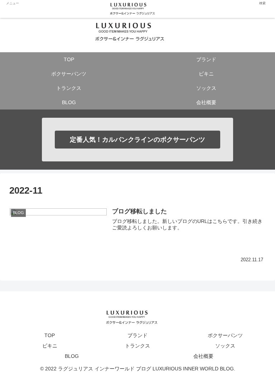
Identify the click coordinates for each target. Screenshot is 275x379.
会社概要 (203, 356)
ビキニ (49, 346)
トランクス (137, 346)
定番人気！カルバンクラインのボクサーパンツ (137, 139)
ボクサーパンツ (225, 335)
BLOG (72, 356)
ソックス (225, 346)
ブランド (137, 335)
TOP (49, 335)
